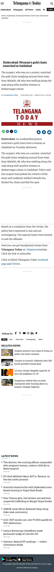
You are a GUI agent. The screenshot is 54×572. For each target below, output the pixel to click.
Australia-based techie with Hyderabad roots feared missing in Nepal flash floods (27, 488)
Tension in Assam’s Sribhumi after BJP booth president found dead (33, 362)
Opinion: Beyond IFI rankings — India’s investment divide (25, 543)
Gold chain (19, 339)
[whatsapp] (3, 131)
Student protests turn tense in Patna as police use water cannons (33, 352)
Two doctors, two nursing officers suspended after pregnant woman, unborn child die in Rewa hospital (27, 465)
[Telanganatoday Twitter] (20, 333)
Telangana (18, 9)
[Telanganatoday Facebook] (15, 333)
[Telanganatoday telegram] (36, 333)
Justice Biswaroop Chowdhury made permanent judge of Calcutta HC (23, 532)
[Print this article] (49, 132)
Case (11, 339)
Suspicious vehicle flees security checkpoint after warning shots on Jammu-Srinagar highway (31, 383)
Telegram (31, 249)
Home (3, 16)
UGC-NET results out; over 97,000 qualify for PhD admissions (27, 521)
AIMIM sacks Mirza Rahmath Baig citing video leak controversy (25, 510)
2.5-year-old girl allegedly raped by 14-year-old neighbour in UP (32, 372)
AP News (29, 9)
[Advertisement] (27, 300)
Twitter (16, 263)
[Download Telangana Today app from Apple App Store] (39, 132)
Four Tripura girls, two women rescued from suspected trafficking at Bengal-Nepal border (27, 499)
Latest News (9, 455)
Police (40, 339)
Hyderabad (6, 9)
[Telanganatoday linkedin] (32, 333)
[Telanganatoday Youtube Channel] (24, 333)
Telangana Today (11, 95)
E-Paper (50, 9)
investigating (30, 339)
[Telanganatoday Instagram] (28, 333)
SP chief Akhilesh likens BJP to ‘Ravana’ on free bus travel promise (26, 477)
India (38, 9)
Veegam (34, 567)
